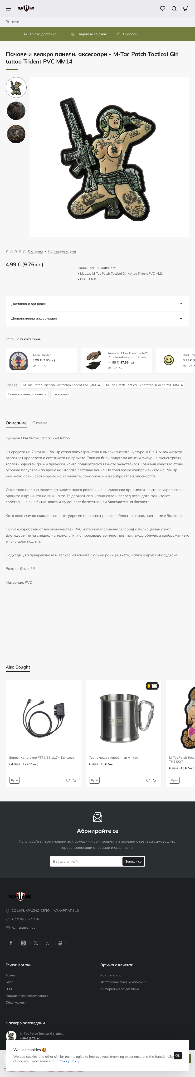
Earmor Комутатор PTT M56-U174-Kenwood (41, 757)
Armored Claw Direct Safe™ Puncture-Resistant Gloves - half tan (128, 355)
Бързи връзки (19, 964)
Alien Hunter (42, 355)
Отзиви (39, 423)
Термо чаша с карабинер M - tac (113, 757)
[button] (16, 79)
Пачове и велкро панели (27, 394)
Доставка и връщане (28, 304)
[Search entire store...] (174, 8)
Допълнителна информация (34, 318)
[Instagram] (23, 943)
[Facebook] (11, 943)
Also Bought (18, 667)
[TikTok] (48, 943)
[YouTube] (60, 943)
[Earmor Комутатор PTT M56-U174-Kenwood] (44, 717)
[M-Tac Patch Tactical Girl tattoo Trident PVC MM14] (11, 1036)
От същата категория (23, 339)
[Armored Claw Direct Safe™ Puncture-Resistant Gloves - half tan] (93, 361)
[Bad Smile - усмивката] (169, 361)
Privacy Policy (68, 1061)
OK (177, 1055)
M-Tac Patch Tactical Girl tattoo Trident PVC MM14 (61, 385)
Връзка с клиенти (116, 964)
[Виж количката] (185, 8)
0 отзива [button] (35, 251)
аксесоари (61, 394)
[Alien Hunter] (18, 361)
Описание (16, 423)
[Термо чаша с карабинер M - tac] (124, 717)
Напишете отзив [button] (62, 251)
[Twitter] (35, 943)
